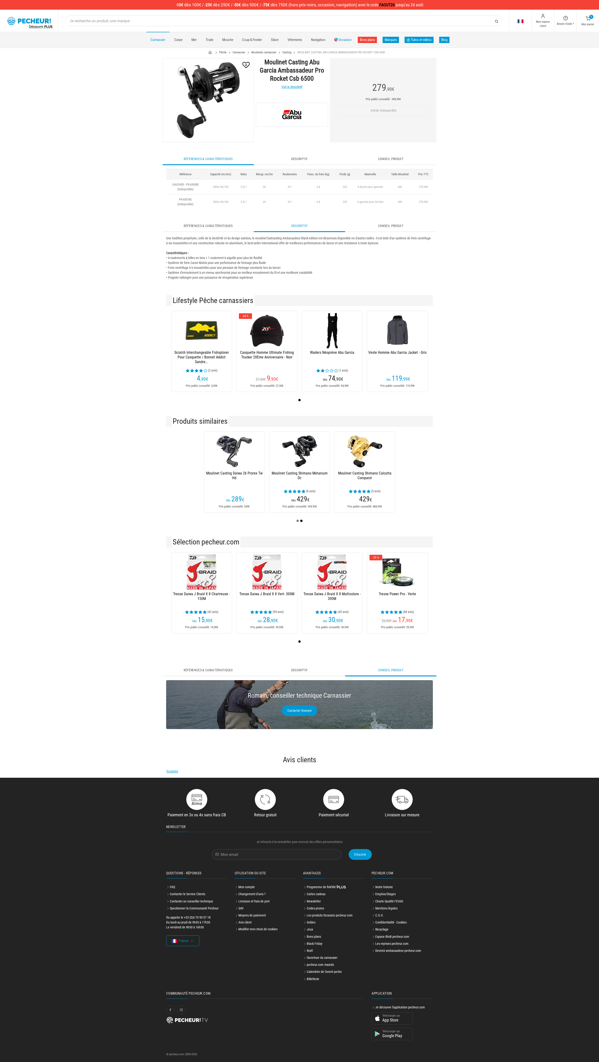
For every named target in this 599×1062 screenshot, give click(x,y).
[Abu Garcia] (292, 115)
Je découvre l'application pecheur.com (400, 1007)
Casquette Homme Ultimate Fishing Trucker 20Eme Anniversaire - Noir (267, 354)
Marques (391, 40)
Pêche (222, 52)
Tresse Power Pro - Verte (397, 594)
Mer (194, 40)
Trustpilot (172, 771)
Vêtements (295, 40)
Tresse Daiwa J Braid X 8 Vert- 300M (266, 594)
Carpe (178, 40)
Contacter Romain (299, 710)
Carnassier (157, 40)
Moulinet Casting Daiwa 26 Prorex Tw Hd (234, 475)
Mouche (227, 40)
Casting (286, 52)
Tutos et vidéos (420, 40)
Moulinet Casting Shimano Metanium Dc (300, 475)
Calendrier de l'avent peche (324, 972)
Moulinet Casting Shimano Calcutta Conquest (364, 475)
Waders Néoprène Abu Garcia (332, 352)
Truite (209, 40)
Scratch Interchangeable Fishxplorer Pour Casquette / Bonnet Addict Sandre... (201, 357)
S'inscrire (360, 854)
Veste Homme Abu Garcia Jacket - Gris (397, 352)
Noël (310, 951)
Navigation (318, 40)
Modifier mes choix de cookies (258, 929)
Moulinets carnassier (263, 52)
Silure (275, 40)
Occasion (344, 40)
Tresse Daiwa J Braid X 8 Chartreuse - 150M (201, 596)
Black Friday (314, 943)
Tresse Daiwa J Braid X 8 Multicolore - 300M (332, 596)
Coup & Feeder (252, 40)
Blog (444, 40)
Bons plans (367, 40)
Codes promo (315, 908)
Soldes (311, 922)
